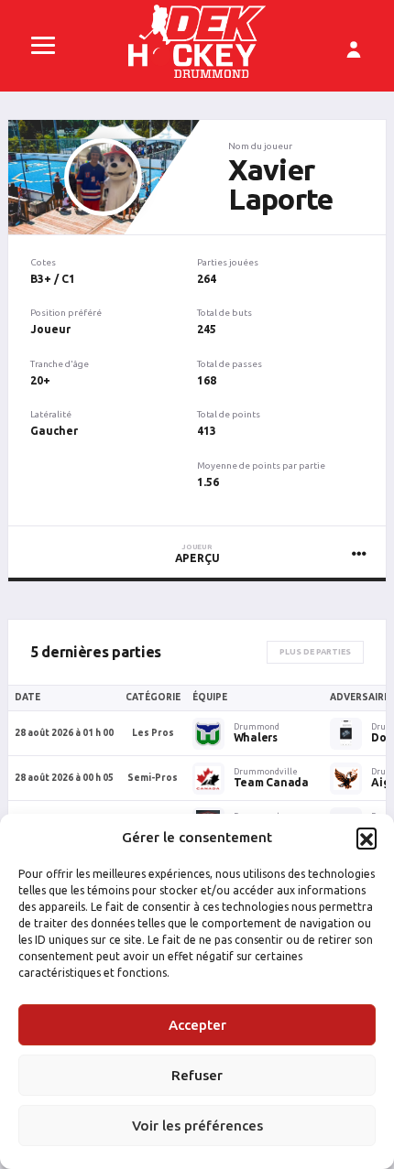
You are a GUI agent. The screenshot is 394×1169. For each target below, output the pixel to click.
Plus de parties (315, 651)
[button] (366, 837)
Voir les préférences (197, 1125)
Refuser (197, 1075)
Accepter (197, 1025)
